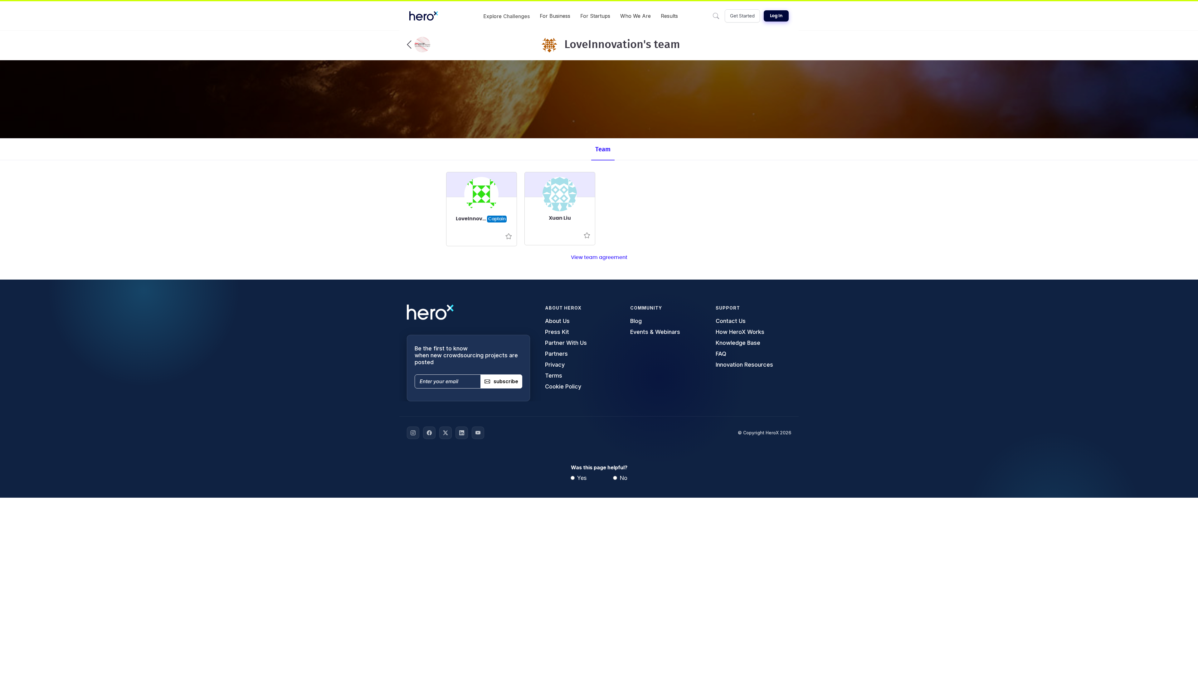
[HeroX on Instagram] (413, 433)
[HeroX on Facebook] (429, 433)
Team (603, 149)
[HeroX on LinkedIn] (461, 433)
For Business (555, 16)
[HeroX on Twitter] (445, 433)
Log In (776, 16)
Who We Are (635, 16)
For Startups (595, 16)
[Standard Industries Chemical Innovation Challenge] (418, 44)
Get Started (742, 16)
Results (669, 16)
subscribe (506, 381)
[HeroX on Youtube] (478, 433)
